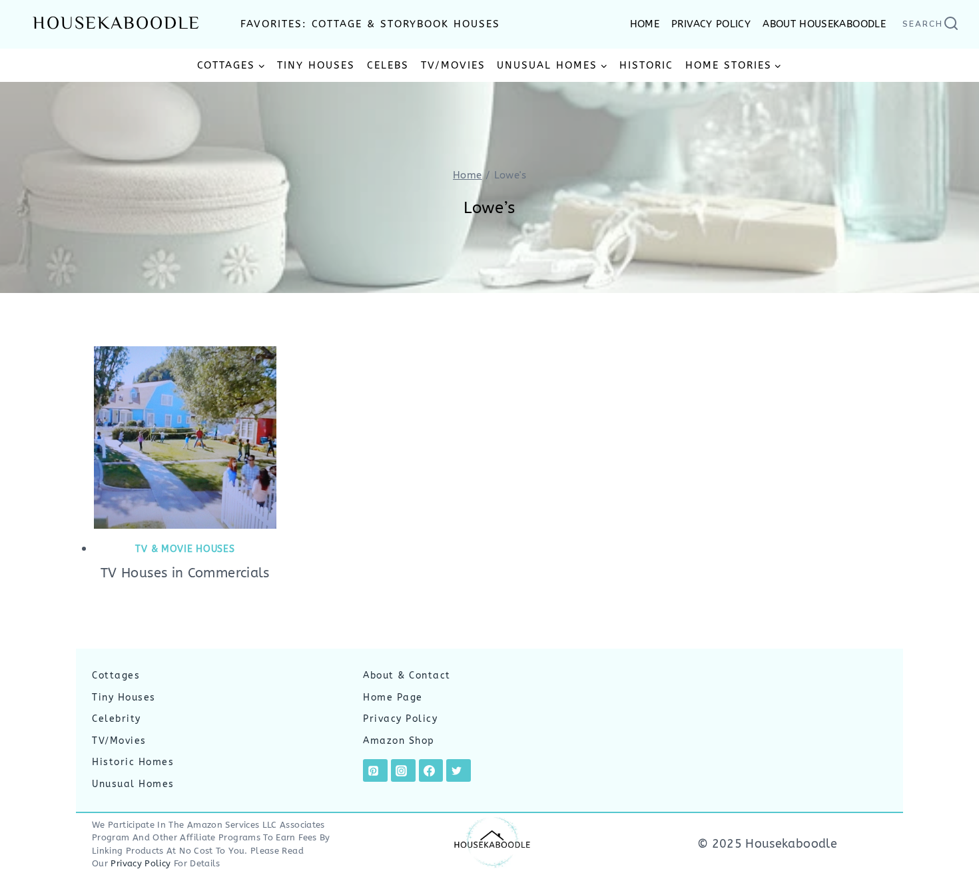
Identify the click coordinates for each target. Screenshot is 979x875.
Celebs (388, 65)
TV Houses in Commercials (185, 573)
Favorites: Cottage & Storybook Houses (370, 24)
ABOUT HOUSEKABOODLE (824, 24)
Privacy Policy (400, 719)
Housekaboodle (116, 24)
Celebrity (116, 719)
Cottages (116, 675)
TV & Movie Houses (184, 549)
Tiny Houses (316, 65)
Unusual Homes (133, 784)
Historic (646, 65)
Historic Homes (133, 762)
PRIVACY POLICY (711, 24)
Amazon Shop (399, 740)
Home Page (393, 697)
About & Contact (407, 675)
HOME (644, 24)
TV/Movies (453, 65)
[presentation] (185, 437)
